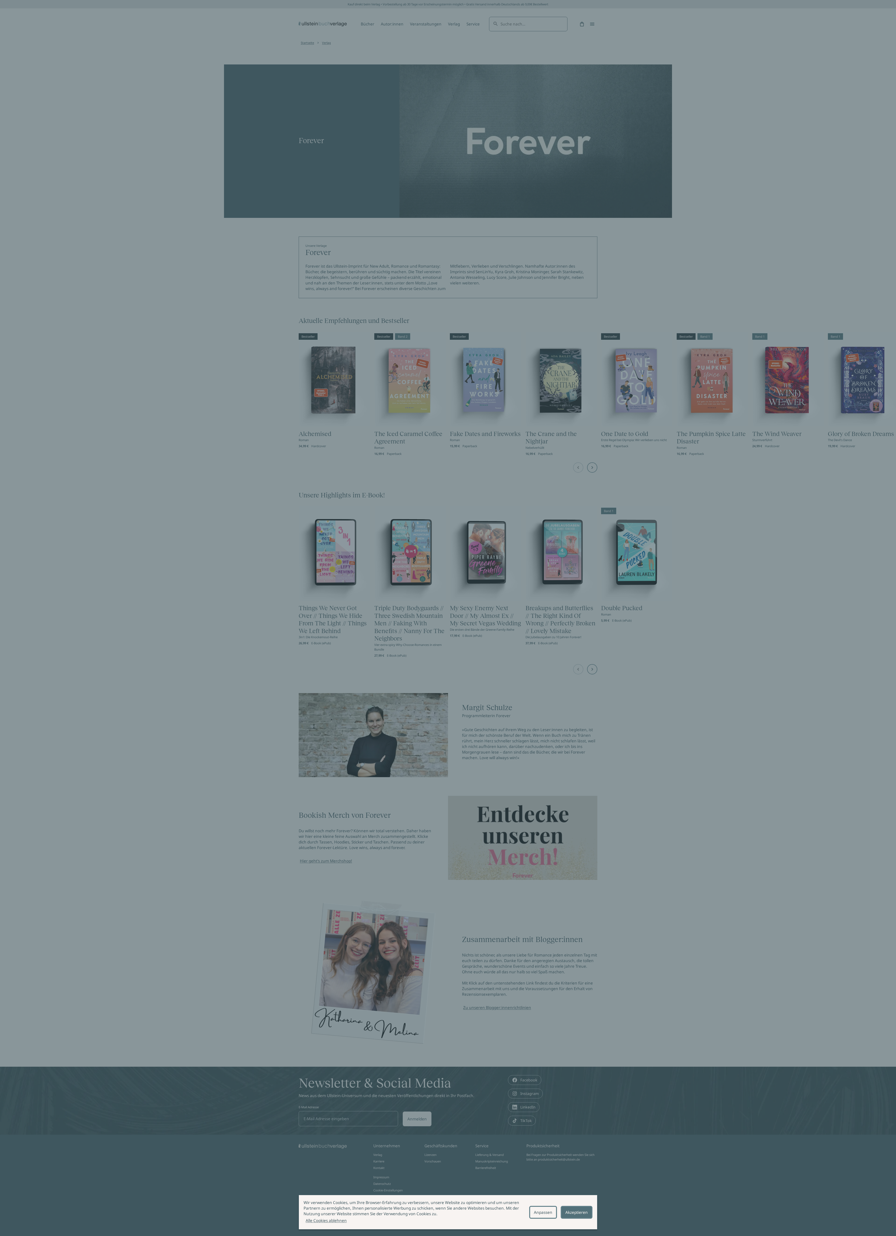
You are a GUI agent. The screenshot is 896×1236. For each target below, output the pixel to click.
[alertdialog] (448, 1212)
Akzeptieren (576, 1212)
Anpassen (543, 1212)
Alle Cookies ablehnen (326, 1220)
